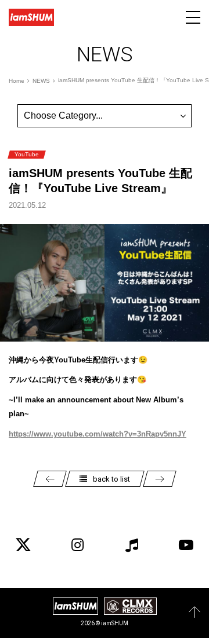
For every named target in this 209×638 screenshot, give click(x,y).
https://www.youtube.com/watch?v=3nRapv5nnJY (97, 434)
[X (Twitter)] (23, 544)
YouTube (27, 154)
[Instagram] (77, 544)
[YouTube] (185, 544)
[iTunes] (131, 544)
